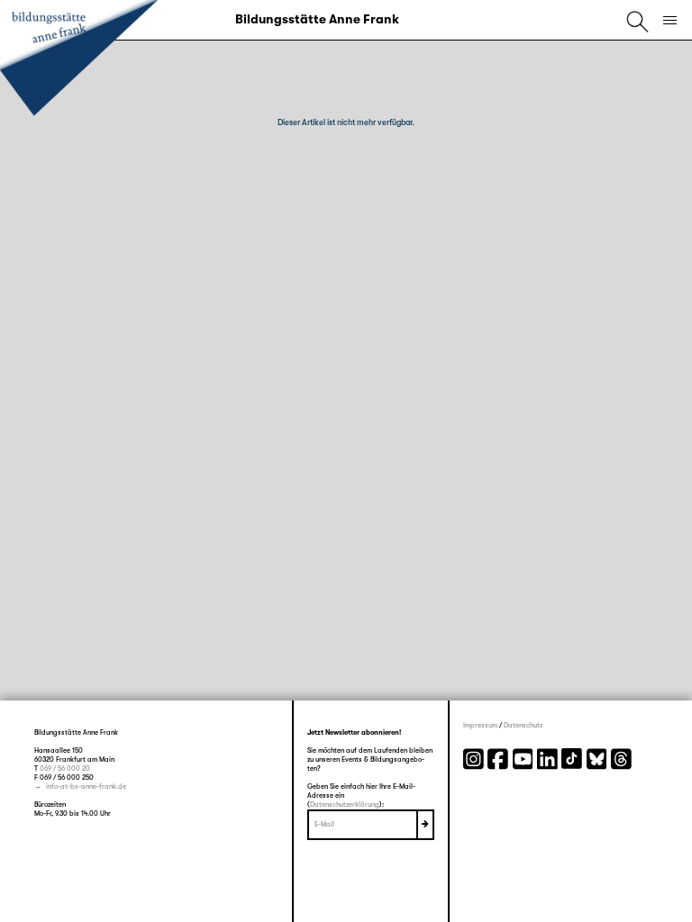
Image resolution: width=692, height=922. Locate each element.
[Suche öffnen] (637, 20)
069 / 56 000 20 (65, 768)
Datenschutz (523, 725)
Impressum (480, 725)
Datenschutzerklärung (344, 804)
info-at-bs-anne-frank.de (86, 786)
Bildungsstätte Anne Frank (317, 19)
